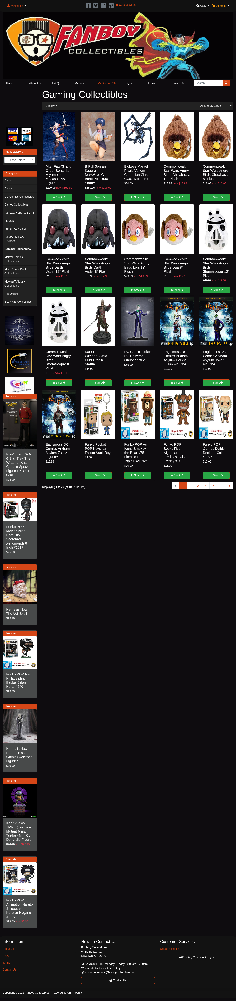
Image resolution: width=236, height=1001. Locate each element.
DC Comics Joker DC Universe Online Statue (137, 356)
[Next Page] (229, 485)
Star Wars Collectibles (18, 301)
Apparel (9, 188)
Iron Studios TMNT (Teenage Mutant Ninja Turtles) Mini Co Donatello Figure (18, 831)
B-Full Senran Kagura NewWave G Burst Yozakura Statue (96, 175)
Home (9, 83)
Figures (9, 220)
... (221, 486)
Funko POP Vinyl (15, 228)
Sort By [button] (50, 105)
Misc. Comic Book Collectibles (15, 271)
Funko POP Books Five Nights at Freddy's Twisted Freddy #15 (176, 453)
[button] (16, 5)
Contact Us (177, 83)
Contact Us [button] (119, 980)
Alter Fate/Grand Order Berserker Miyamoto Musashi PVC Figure (58, 175)
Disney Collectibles (16, 204)
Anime (8, 180)
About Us (35, 83)
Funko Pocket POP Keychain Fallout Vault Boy (98, 449)
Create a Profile (169, 948)
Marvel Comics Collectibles (13, 259)
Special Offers (110, 83)
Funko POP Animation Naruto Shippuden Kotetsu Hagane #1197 (19, 908)
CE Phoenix (74, 992)
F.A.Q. (56, 83)
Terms (151, 83)
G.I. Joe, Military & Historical (15, 239)
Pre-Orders (11, 293)
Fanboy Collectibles (37, 992)
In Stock (58, 197)
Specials (11, 859)
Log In (128, 83)
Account (80, 83)
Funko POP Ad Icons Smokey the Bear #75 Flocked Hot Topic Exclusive (136, 453)
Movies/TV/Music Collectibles (15, 283)
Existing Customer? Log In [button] (198, 957)
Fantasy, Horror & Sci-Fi (19, 212)
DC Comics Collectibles (19, 196)
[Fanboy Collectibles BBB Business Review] (20, 106)
